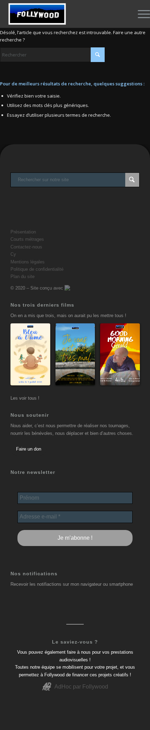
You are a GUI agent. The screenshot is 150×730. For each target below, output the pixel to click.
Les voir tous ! (24, 398)
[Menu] (140, 14)
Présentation (23, 232)
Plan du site (22, 276)
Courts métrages (27, 239)
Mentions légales (27, 261)
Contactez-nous (26, 246)
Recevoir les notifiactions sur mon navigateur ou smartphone (71, 584)
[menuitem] (140, 14)
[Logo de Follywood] (60, 14)
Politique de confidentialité (36, 269)
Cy (13, 254)
